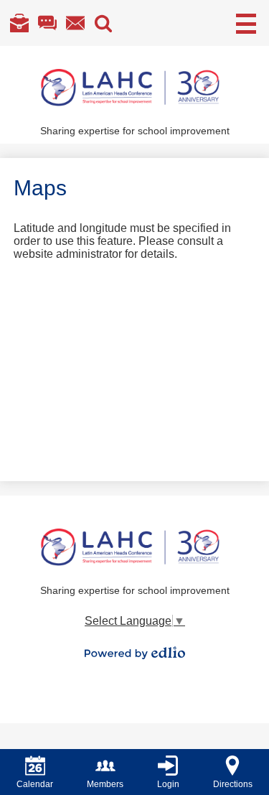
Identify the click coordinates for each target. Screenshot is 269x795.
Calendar (34, 784)
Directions (233, 784)
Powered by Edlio (135, 653)
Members (105, 784)
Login (168, 784)
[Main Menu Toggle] (246, 23)
